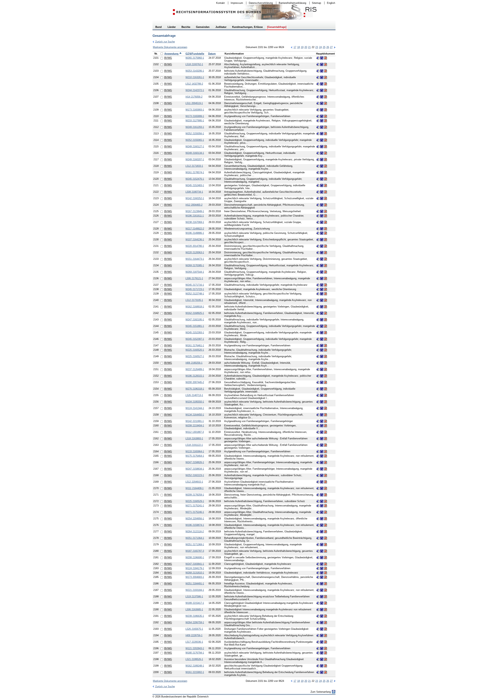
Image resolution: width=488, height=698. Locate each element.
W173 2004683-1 (194, 577)
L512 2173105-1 (194, 300)
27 (331, 47)
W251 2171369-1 (194, 544)
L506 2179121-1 (194, 278)
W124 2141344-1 (194, 408)
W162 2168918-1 (194, 306)
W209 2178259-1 (194, 494)
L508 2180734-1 (194, 191)
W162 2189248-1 (194, 665)
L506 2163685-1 (194, 609)
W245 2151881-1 (194, 326)
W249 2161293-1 (194, 127)
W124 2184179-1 (194, 568)
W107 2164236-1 (194, 239)
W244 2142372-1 (194, 90)
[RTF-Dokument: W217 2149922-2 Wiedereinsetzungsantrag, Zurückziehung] (321, 228)
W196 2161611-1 (194, 215)
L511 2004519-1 (194, 103)
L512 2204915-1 (194, 481)
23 (316, 47)
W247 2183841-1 (194, 563)
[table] (244, 364)
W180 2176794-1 (194, 652)
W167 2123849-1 (194, 211)
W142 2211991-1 (194, 421)
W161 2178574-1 (194, 172)
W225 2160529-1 (194, 501)
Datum (212, 53)
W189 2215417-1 (194, 603)
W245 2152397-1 (194, 339)
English (331, 3)
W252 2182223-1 (194, 475)
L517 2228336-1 (194, 641)
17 (295, 47)
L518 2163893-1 (194, 438)
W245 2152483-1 (194, 185)
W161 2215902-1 (194, 672)
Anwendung (171, 53)
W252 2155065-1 (194, 140)
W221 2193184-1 (194, 590)
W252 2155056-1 (194, 133)
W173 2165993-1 (194, 109)
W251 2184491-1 (194, 583)
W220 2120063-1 (194, 252)
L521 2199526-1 (194, 659)
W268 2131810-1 (194, 572)
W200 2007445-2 (194, 382)
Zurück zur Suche (163, 41)
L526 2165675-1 (194, 628)
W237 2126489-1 (194, 369)
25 (324, 47)
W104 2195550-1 (194, 401)
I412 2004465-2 (193, 204)
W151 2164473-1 (194, 259)
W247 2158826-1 (194, 462)
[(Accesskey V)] (292, 47)
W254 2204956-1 (194, 518)
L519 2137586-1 (194, 596)
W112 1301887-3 (194, 432)
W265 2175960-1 (194, 57)
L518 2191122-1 (194, 445)
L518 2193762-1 (194, 64)
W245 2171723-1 (194, 289)
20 (305, 47)
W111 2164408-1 (194, 488)
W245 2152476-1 (194, 178)
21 (309, 47)
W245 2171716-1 (194, 284)
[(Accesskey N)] (335, 47)
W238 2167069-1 (194, 222)
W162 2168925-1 (194, 313)
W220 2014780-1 (194, 246)
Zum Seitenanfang (321, 691)
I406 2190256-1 (193, 362)
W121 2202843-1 (194, 648)
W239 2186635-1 (194, 616)
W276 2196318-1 (194, 388)
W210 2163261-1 (194, 77)
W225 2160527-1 (194, 356)
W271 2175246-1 (194, 512)
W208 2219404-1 (194, 425)
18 (298, 47)
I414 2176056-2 (193, 96)
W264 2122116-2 (194, 531)
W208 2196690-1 (194, 557)
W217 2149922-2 (194, 228)
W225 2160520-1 (194, 349)
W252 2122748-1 (194, 293)
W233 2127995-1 (194, 120)
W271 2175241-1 (194, 505)
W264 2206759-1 (194, 622)
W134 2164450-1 (194, 414)
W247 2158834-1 (194, 468)
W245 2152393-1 (194, 332)
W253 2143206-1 (194, 70)
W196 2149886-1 (194, 233)
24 (320, 47)
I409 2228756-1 (193, 635)
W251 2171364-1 (194, 538)
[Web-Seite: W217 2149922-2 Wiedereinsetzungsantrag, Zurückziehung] (317, 228)
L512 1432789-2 (194, 83)
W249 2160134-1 (194, 153)
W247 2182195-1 (194, 319)
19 (302, 47)
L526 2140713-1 (194, 395)
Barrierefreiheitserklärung (291, 3)
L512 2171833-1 (194, 165)
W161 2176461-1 (194, 345)
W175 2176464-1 (194, 455)
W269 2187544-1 (194, 271)
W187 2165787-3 (194, 551)
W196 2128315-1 (194, 375)
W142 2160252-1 (194, 198)
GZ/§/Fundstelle (194, 53)
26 (327, 47)
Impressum (235, 3)
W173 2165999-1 (194, 116)
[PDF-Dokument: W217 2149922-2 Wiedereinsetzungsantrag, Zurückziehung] (325, 228)
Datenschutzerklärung (259, 3)
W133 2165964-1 (194, 451)
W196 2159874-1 (194, 525)
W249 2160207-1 (194, 159)
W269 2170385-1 (194, 265)
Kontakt (219, 3)
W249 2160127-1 (194, 146)
